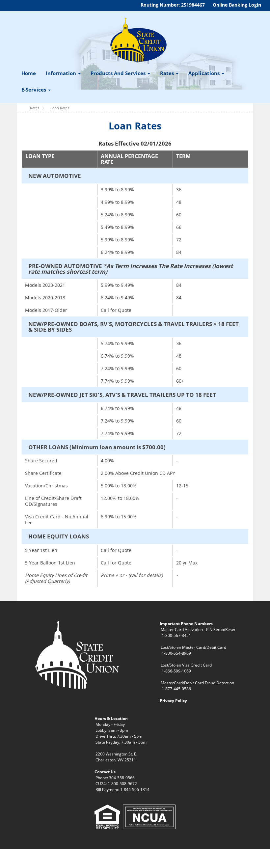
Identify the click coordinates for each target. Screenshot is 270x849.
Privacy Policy (173, 700)
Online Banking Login (237, 5)
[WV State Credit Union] (137, 40)
